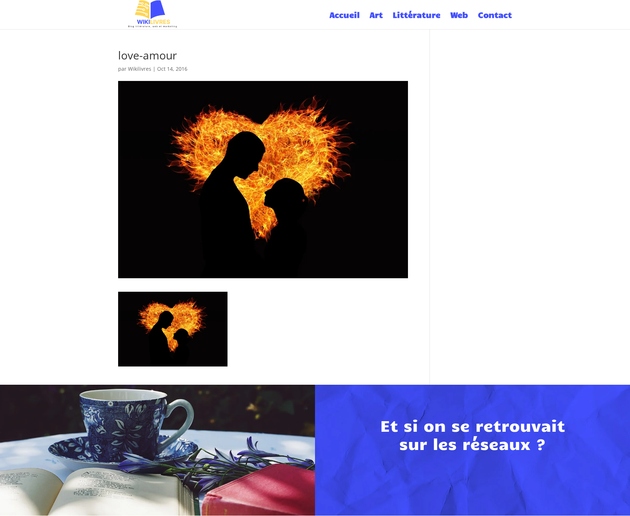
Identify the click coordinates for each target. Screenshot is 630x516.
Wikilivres (139, 68)
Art (376, 15)
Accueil (345, 15)
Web (459, 15)
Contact (495, 15)
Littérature (416, 15)
